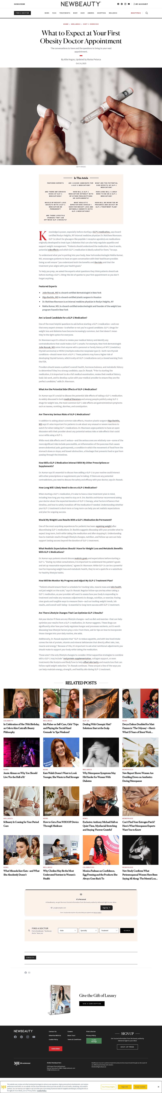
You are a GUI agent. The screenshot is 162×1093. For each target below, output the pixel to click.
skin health (116, 586)
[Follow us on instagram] (125, 4)
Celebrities (88, 867)
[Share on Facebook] (26, 973)
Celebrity (8, 721)
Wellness (76, 24)
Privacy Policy (91, 1035)
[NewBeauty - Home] (81, 4)
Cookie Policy (53, 1039)
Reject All (125, 1087)
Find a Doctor (91, 1031)
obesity (30, 958)
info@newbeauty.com (53, 1070)
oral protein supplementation (77, 658)
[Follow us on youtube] (129, 4)
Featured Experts (55, 183)
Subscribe (19, 4)
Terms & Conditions (74, 1039)
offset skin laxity (91, 662)
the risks (98, 262)
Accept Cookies (140, 1087)
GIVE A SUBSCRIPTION (92, 1004)
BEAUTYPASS (136, 13)
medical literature (72, 399)
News (124, 721)
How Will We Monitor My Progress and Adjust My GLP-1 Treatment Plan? (106, 205)
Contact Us (53, 1031)
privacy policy (97, 912)
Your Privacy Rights (108, 1087)
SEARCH (127, 931)
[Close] (158, 1086)
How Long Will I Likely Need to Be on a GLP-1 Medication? (106, 194)
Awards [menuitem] (91, 13)
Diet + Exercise (91, 24)
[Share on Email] (29, 973)
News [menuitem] (47, 13)
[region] (81, 1087)
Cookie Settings (94, 1040)
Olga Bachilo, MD (50, 297)
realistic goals (81, 558)
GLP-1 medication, (101, 231)
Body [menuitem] (75, 13)
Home (66, 24)
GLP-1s (86, 721)
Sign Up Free (127, 1047)
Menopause (127, 769)
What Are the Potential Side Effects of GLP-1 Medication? (106, 185)
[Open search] (146, 13)
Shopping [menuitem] (101, 13)
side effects (53, 249)
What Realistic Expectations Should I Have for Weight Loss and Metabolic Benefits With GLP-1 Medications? (81, 207)
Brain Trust (71, 1035)
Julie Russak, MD (50, 292)
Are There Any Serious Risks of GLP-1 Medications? (55, 194)
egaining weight (104, 526)
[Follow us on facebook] (118, 4)
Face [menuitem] (54, 13)
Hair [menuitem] (83, 13)
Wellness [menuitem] (113, 13)
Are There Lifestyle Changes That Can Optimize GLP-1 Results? (55, 218)
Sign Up (105, 908)
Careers (70, 1031)
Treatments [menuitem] (64, 13)
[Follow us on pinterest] (122, 4)
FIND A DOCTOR (22, 13)
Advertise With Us (55, 1035)
